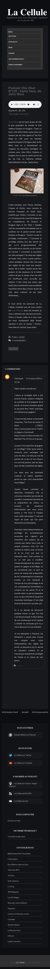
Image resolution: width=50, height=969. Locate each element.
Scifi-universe (13, 881)
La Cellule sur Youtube (23, 763)
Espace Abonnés (15, 65)
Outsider (11, 919)
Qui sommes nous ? (16, 59)
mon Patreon (17, 310)
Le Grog (11, 886)
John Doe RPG (13, 870)
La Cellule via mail (21, 801)
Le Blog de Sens (14, 930)
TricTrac (11, 875)
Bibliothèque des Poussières (19, 853)
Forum (11, 53)
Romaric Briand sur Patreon (25, 734)
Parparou (11, 908)
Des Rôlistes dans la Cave (18, 864)
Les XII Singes (13, 897)
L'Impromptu (13, 859)
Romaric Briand (14, 925)
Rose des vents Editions (17, 903)
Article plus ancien (40, 712)
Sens (10, 47)
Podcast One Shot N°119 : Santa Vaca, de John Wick (24, 91)
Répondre (19, 666)
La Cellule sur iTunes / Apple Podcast (23, 784)
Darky (37, 962)
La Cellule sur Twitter (22, 755)
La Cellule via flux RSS (22, 793)
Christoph (18, 378)
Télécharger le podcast (18, 114)
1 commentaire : (19, 340)
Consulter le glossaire (16, 836)
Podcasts (12, 42)
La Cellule (27, 11)
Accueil (25, 712)
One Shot (13, 348)
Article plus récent (10, 712)
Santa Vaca (13, 122)
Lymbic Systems (14, 941)
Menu (10, 32)
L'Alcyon (11, 936)
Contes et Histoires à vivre (18, 914)
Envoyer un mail (14, 820)
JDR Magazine (13, 892)
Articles (12, 36)
